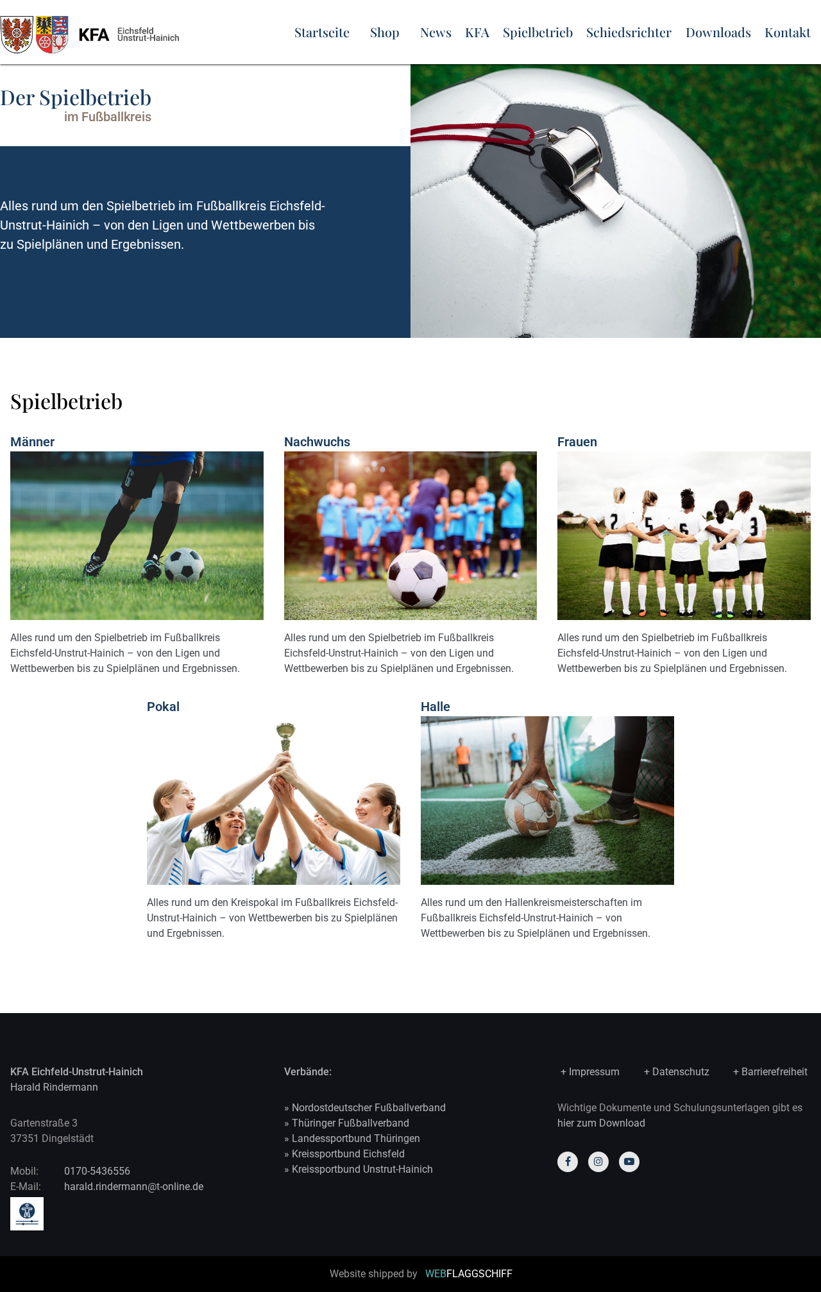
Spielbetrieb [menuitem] (538, 31)
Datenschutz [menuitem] (680, 1072)
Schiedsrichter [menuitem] (629, 31)
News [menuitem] (436, 31)
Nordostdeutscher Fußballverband (369, 1108)
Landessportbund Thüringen (356, 1138)
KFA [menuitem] (477, 31)
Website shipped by (421, 1274)
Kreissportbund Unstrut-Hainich (362, 1169)
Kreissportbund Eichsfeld (348, 1154)
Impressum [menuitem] (594, 1072)
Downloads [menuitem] (718, 31)
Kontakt (788, 31)
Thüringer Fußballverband (350, 1123)
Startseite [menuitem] (322, 31)
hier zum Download (601, 1123)
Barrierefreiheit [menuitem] (774, 1072)
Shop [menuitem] (385, 31)
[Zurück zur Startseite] (137, 32)
